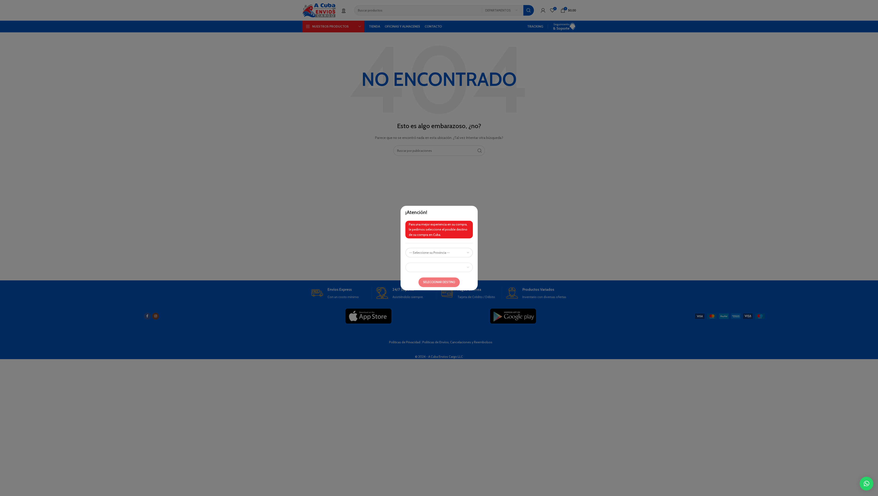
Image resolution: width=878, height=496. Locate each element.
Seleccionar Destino (439, 282)
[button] (866, 483)
